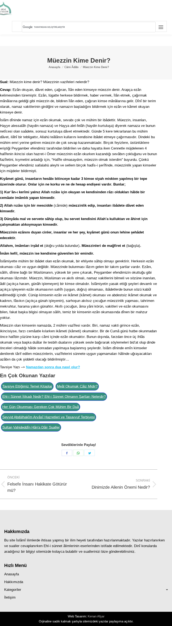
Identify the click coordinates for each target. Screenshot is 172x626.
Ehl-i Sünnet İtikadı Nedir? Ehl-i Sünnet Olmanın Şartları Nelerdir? (54, 397)
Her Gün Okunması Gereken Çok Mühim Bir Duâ (40, 407)
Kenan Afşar (96, 616)
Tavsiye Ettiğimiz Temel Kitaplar (27, 386)
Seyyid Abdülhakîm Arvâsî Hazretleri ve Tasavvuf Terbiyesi (48, 417)
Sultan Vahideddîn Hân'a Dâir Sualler (31, 427)
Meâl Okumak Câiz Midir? (77, 386)
